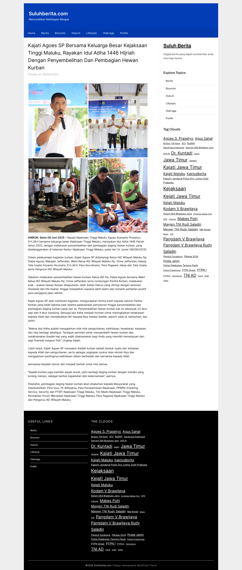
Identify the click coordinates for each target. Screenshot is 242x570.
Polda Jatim (171, 261)
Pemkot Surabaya (173, 256)
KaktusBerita (196, 174)
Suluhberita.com (48, 13)
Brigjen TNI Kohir (171, 143)
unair (206, 276)
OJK (171, 234)
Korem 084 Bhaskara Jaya (177, 213)
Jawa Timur (175, 159)
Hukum (76, 33)
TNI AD (190, 275)
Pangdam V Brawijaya (183, 239)
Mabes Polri (187, 218)
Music (165, 234)
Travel (200, 276)
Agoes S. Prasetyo (178, 138)
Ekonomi (60, 33)
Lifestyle (91, 33)
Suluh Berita (177, 45)
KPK (165, 219)
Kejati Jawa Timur (181, 196)
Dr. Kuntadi (181, 152)
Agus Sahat (204, 138)
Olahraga (108, 33)
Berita (45, 33)
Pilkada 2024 (191, 256)
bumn (191, 143)
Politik (124, 33)
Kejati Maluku (174, 202)
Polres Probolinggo (172, 270)
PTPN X (167, 276)
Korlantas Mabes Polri (202, 214)
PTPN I (202, 270)
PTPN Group (189, 270)
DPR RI (166, 153)
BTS (184, 143)
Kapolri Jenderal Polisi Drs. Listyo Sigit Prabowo (185, 180)
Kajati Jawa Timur (182, 167)
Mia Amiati (205, 229)
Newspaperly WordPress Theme (139, 565)
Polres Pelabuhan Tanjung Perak (180, 265)
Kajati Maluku (174, 174)
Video (165, 280)
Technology (177, 276)
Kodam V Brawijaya (180, 208)
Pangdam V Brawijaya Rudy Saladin (187, 248)
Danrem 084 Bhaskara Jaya (199, 147)
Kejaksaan (174, 188)
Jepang (193, 160)
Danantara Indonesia (173, 147)
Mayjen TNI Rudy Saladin (180, 229)
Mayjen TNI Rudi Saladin (182, 224)
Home (31, 33)
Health (197, 154)
